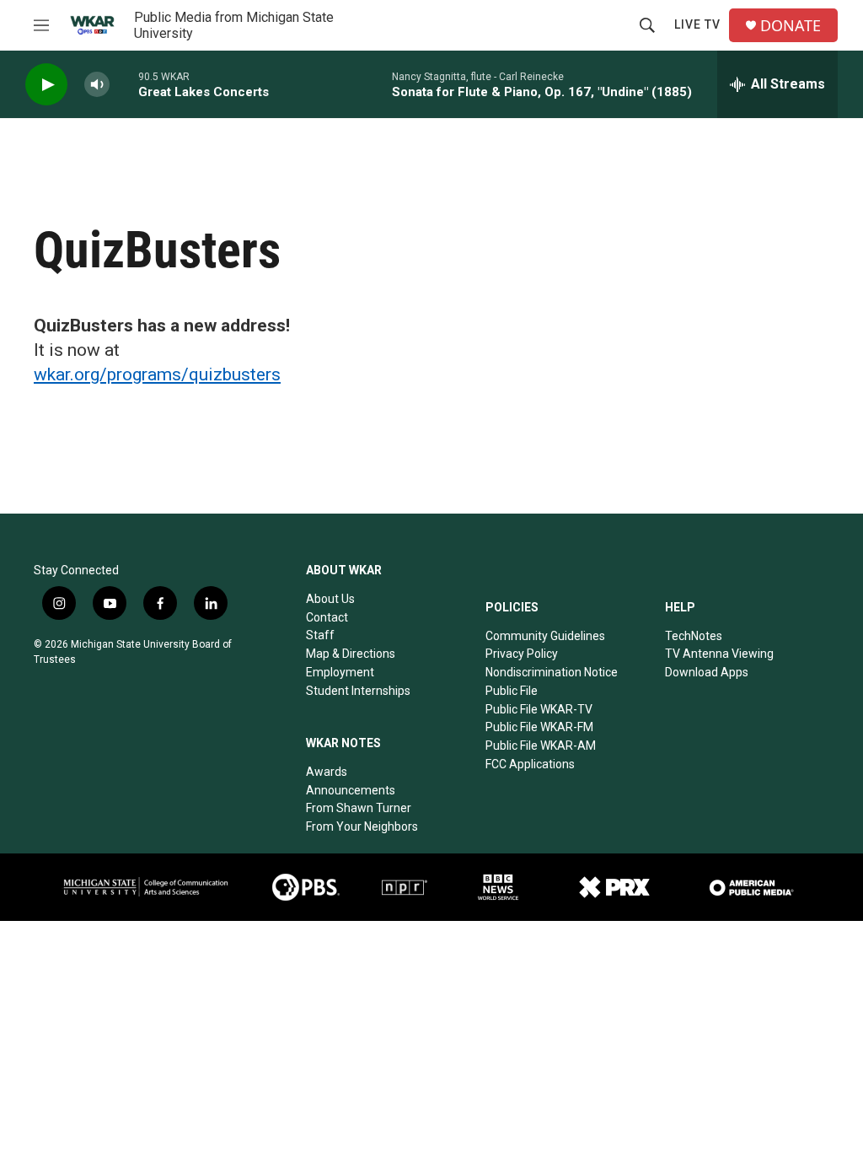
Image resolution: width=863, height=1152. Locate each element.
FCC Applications (530, 764)
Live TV (697, 24)
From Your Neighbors (362, 826)
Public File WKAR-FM (539, 727)
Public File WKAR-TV (538, 709)
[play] (46, 84)
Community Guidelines (545, 636)
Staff (320, 635)
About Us (330, 599)
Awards (326, 771)
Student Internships (358, 690)
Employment (340, 672)
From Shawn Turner (358, 808)
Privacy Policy (521, 653)
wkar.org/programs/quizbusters (157, 374)
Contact (327, 617)
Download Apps (706, 672)
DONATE (790, 26)
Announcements (350, 790)
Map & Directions (350, 653)
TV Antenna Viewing (719, 653)
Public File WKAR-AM (540, 745)
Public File (511, 690)
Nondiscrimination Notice (551, 672)
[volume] (97, 85)
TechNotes (693, 636)
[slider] (123, 84)
